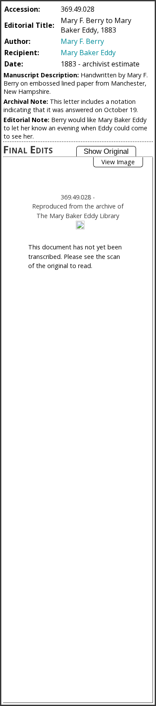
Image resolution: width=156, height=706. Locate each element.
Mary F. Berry (82, 41)
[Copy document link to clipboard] (80, 225)
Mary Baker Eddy (88, 52)
